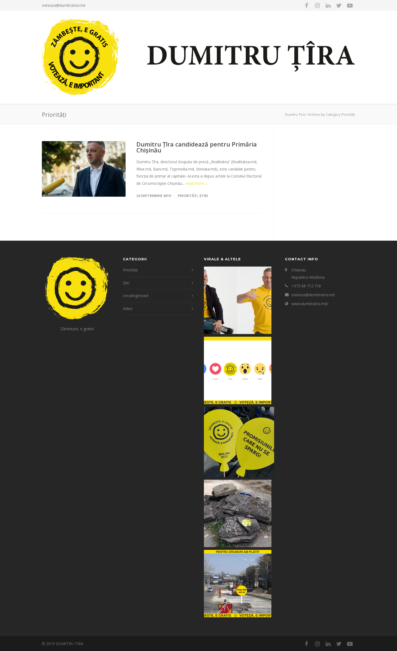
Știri (203, 195)
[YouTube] (349, 5)
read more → (197, 183)
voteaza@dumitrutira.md (63, 5)
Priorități (187, 195)
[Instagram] (317, 5)
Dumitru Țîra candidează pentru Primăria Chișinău (196, 147)
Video (128, 308)
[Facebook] (306, 5)
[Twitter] (339, 5)
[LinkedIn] (328, 5)
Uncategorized (135, 295)
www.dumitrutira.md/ (309, 303)
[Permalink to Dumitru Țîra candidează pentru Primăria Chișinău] (84, 169)
